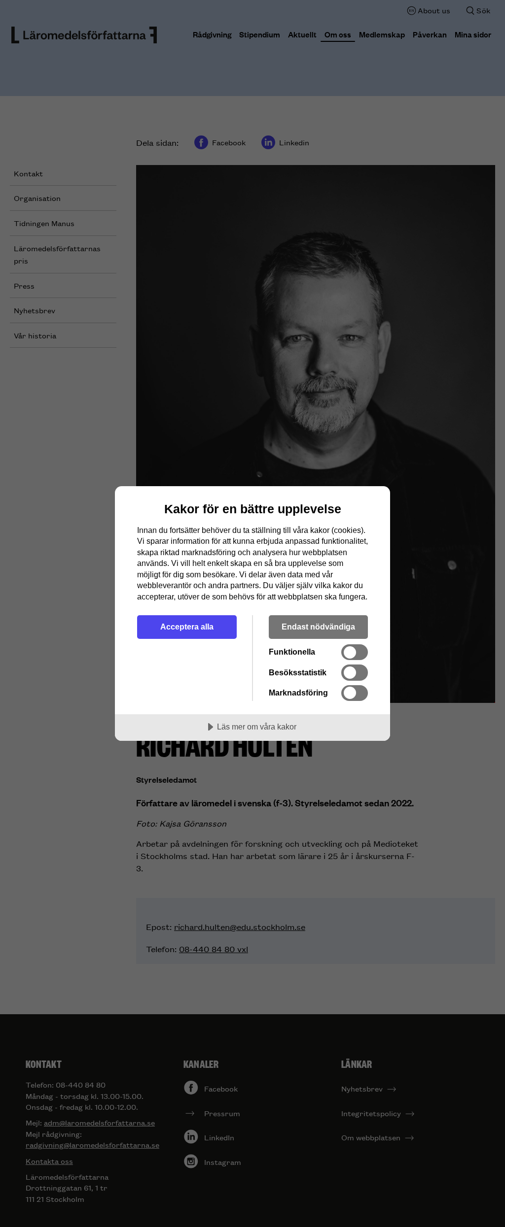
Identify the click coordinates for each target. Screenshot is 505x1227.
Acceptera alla (187, 626)
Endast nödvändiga (318, 626)
